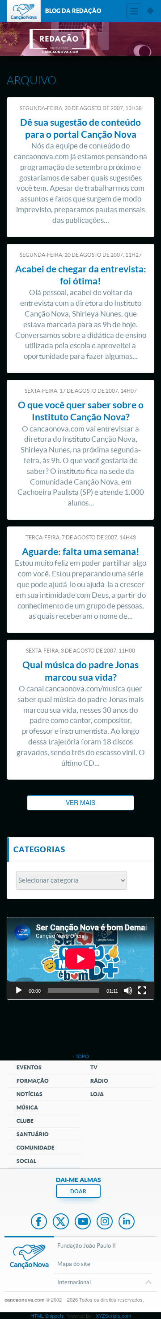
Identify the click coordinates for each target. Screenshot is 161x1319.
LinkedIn (126, 1222)
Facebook (39, 1222)
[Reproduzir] (18, 990)
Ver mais (80, 802)
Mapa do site (73, 1264)
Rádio (99, 1081)
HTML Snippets (47, 1315)
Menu (134, 11)
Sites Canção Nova (150, 11)
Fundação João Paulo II (86, 1245)
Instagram (104, 1222)
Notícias (29, 1094)
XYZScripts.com (113, 1315)
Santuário (33, 1134)
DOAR (78, 1191)
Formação (33, 1081)
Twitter (61, 1222)
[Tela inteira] (142, 990)
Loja (97, 1094)
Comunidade (36, 1148)
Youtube (83, 1222)
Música (27, 1107)
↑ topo (80, 1056)
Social (26, 1161)
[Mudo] (127, 990)
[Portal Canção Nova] (24, 11)
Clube (25, 1121)
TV (93, 1067)
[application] (80, 958)
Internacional (74, 1282)
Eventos (29, 1067)
